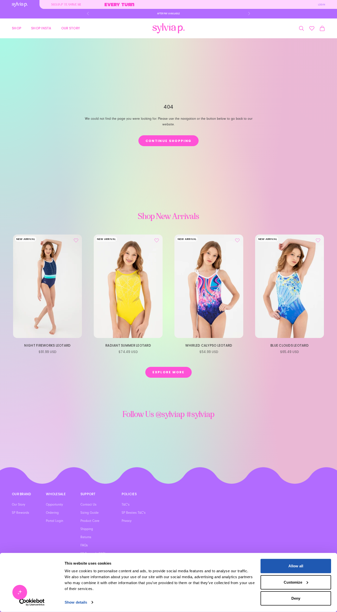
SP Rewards (20, 513)
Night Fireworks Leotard (47, 345)
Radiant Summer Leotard (128, 345)
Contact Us (88, 505)
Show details (76, 602)
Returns (85, 537)
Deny (295, 598)
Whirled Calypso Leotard (208, 345)
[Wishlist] (311, 28)
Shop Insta (41, 28)
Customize (293, 582)
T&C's (126, 505)
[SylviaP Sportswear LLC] (168, 28)
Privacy (126, 521)
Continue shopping (169, 140)
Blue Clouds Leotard (289, 345)
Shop (16, 28)
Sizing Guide (89, 513)
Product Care (89, 521)
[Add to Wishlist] (76, 240)
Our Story (70, 28)
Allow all (295, 566)
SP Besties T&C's (134, 513)
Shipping (86, 529)
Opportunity (54, 505)
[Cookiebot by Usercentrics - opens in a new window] (32, 602)
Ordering (52, 513)
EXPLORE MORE (168, 372)
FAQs (84, 545)
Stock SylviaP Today (168, 13)
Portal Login (54, 521)
